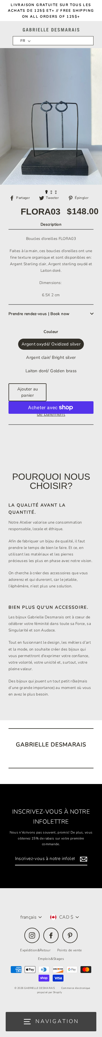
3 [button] (56, 191)
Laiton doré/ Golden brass (51, 371)
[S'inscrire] (82, 859)
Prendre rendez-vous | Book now (38, 313)
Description (51, 224)
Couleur (51, 331)
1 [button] (46, 191)
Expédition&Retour (35, 950)
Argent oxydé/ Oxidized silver (51, 344)
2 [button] (51, 191)
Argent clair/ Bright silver (51, 357)
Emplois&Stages (51, 958)
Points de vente (69, 950)
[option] (51, 116)
